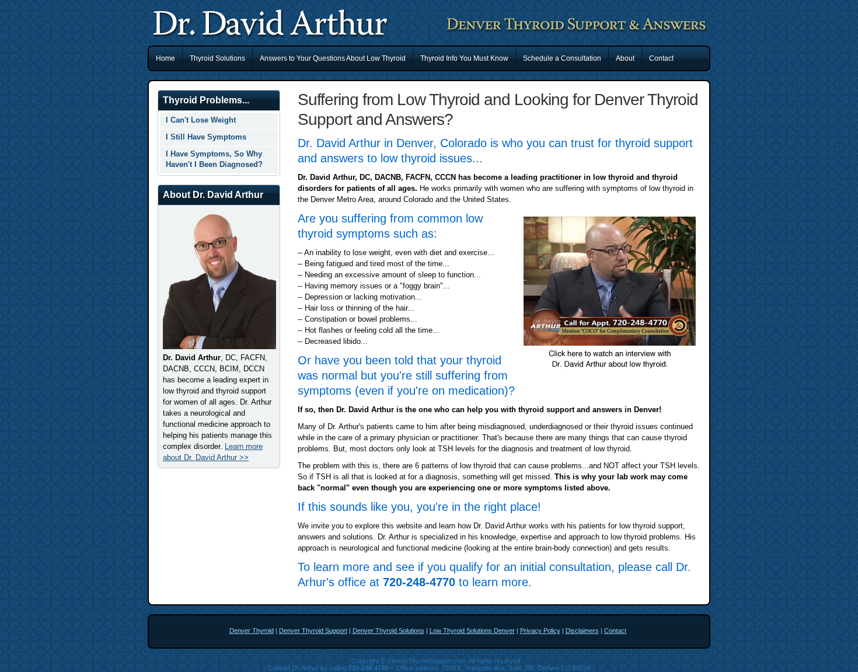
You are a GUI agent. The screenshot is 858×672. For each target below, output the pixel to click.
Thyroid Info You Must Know (464, 58)
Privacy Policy (540, 630)
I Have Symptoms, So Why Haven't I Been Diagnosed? (214, 159)
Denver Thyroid (251, 630)
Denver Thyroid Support (313, 630)
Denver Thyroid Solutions (388, 630)
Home (165, 58)
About (625, 58)
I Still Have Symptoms (206, 137)
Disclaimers (582, 630)
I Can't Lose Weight (201, 120)
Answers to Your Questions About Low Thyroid (333, 58)
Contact (661, 58)
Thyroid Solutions (217, 58)
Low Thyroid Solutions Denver (472, 630)
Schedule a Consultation (562, 58)
